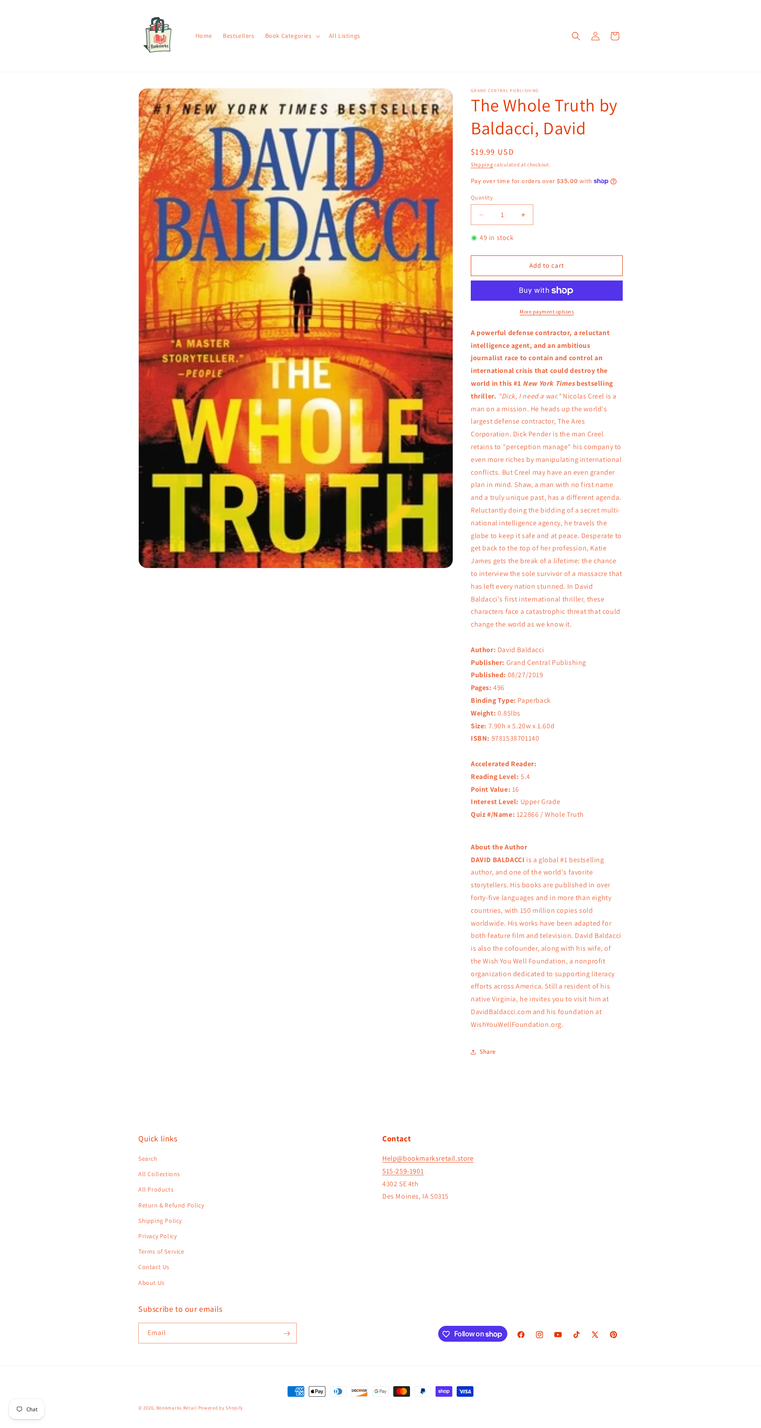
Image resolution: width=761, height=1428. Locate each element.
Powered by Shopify (221, 1408)
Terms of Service (161, 1252)
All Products (156, 1190)
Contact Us (154, 1267)
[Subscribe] (286, 1333)
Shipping (482, 164)
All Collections (159, 1174)
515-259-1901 (403, 1171)
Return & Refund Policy (171, 1205)
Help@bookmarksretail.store (428, 1158)
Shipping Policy (160, 1221)
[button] (292, 35)
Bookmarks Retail (176, 1408)
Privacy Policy (157, 1236)
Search (148, 1159)
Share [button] (488, 1051)
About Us (151, 1283)
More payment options (547, 311)
